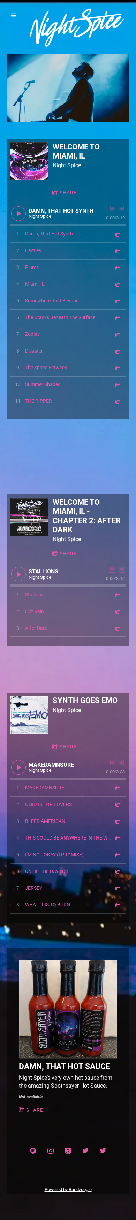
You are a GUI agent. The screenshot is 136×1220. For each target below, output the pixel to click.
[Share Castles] (117, 250)
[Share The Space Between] (117, 367)
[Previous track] (112, 209)
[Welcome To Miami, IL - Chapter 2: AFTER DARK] (29, 517)
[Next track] (122, 209)
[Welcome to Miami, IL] (29, 161)
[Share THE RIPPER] (117, 401)
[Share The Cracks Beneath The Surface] (117, 317)
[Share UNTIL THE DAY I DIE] (117, 871)
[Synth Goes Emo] (29, 715)
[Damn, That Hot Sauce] (68, 1009)
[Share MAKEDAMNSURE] (117, 787)
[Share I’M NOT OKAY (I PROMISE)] (117, 854)
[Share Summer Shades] (117, 384)
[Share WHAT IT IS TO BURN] (117, 905)
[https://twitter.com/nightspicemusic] (103, 1151)
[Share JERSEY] (117, 888)
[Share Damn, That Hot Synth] (117, 234)
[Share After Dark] (117, 628)
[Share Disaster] (117, 351)
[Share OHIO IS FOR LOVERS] (117, 804)
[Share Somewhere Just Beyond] (117, 300)
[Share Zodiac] (117, 334)
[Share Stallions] (117, 594)
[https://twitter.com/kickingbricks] (85, 1151)
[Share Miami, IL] (117, 284)
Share (68, 192)
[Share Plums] (117, 267)
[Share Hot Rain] (117, 611)
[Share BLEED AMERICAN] (117, 821)
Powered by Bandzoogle (68, 1189)
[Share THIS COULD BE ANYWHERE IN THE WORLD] (117, 838)
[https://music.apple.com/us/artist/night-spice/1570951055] (68, 1151)
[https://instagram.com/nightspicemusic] (50, 1151)
